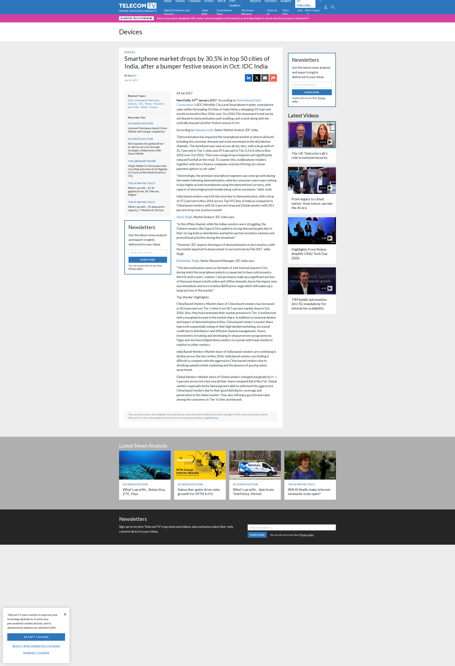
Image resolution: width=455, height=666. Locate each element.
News (148, 103)
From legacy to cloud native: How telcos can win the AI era (311, 203)
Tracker (153, 107)
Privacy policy (136, 268)
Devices (130, 32)
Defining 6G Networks (147, 100)
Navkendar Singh (187, 261)
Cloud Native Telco (224, 12)
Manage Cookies (36, 652)
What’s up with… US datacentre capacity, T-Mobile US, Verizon (146, 208)
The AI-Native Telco (141, 183)
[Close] (65, 614)
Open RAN (205, 12)
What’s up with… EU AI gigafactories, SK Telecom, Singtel (143, 191)
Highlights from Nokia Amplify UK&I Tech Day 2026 (309, 253)
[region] (36, 635)
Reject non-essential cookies (36, 646)
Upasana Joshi (203, 130)
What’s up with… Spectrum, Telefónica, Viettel (253, 491)
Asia (300, 10)
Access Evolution (140, 123)
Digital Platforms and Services (177, 12)
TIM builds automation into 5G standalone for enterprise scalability (309, 303)
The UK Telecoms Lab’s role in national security (309, 155)
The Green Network (247, 12)
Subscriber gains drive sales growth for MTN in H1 (199, 491)
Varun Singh (184, 217)
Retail (144, 107)
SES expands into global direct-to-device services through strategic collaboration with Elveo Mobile (146, 148)
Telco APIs (285, 12)
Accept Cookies (36, 636)
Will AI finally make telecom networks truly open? (309, 491)
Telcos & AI (272, 12)
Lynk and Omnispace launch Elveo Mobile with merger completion (147, 129)
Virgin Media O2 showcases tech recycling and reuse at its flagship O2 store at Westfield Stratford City (147, 170)
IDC (134, 75)
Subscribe (147, 259)
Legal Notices (211, 417)
